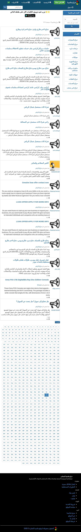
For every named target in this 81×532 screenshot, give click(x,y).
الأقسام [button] (36, 2)
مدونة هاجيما (71, 513)
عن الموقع (71, 516)
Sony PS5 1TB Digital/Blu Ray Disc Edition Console (27, 280)
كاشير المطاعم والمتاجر (40, 163)
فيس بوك (72, 493)
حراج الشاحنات (73, 44)
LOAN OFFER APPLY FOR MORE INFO (32, 202)
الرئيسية (46, 2)
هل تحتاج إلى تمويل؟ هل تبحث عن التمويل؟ (32, 301)
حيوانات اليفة (73, 75)
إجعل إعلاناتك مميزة (68, 484)
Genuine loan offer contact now (35, 183)
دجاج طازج (57, 38)
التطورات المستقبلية (68, 487)
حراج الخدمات (73, 83)
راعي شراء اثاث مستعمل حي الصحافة (34, 122)
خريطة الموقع (70, 521)
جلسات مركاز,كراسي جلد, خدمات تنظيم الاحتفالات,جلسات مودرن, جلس (27, 49)
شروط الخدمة (70, 504)
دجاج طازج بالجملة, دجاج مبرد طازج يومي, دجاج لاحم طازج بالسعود (27, 242)
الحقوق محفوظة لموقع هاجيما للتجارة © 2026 (39, 528)
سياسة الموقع (70, 507)
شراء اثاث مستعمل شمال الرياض (36, 107)
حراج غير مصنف (72, 88)
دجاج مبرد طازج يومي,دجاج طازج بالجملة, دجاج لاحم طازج (27, 68)
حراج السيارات (73, 40)
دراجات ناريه (73, 48)
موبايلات (75, 57)
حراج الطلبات (73, 79)
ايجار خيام (57, 57)
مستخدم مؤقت (56, 288)
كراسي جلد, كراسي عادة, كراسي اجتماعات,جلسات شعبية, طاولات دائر (27, 88)
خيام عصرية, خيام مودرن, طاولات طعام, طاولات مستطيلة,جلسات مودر (31, 261)
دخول (69, 7)
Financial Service (55, 191)
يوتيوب (73, 498)
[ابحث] (5, 7)
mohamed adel (55, 172)
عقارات (75, 53)
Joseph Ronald (55, 310)
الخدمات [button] (25, 2)
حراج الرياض (38, 34)
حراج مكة (39, 285)
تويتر (73, 495)
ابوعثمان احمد (56, 116)
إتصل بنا (72, 518)
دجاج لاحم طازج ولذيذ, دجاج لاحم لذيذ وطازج (32, 29)
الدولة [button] (14, 2)
